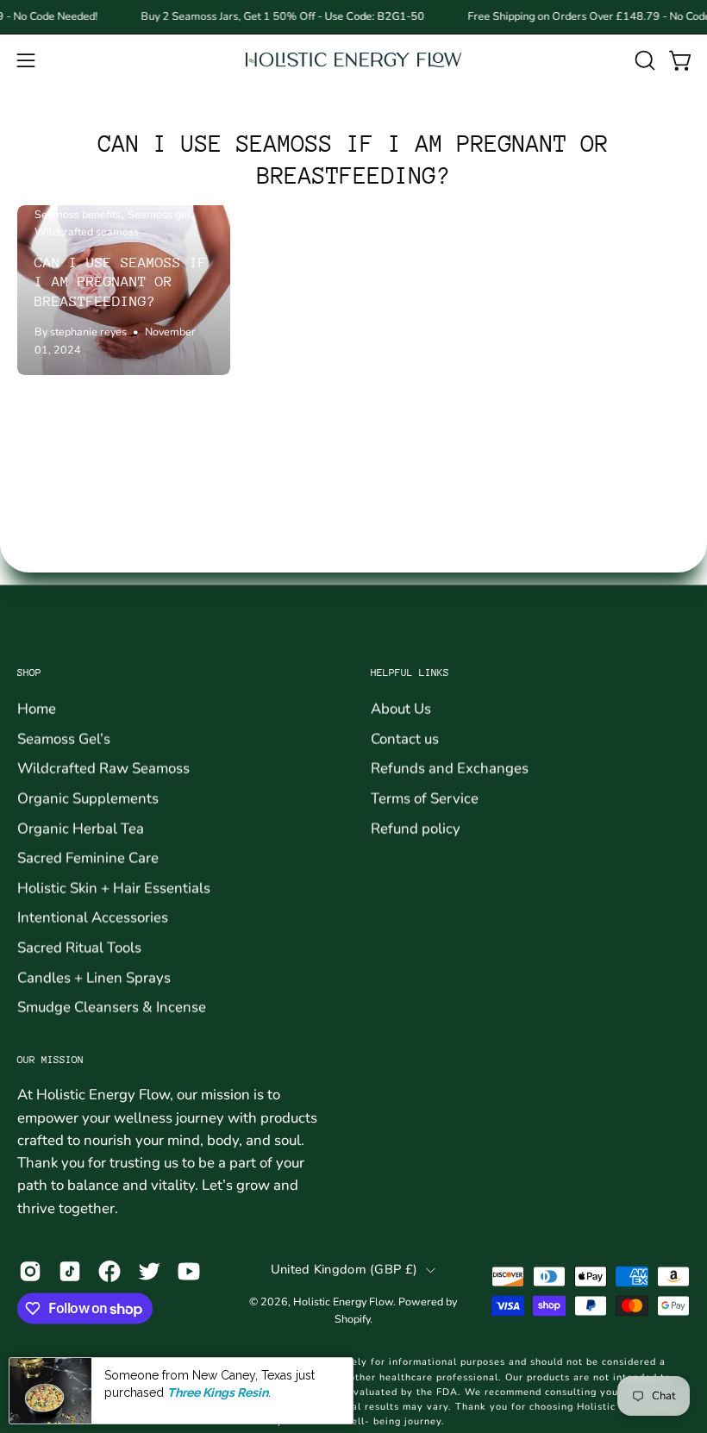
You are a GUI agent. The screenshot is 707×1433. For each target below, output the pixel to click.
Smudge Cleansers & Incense (111, 1007)
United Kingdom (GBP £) (344, 1269)
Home (36, 708)
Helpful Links (410, 672)
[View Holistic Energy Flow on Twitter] (149, 1272)
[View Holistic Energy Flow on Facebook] (109, 1272)
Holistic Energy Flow (343, 1301)
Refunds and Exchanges (450, 768)
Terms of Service (425, 798)
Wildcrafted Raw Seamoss (103, 768)
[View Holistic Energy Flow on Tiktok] (70, 1272)
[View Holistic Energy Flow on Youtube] (189, 1272)
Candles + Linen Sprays (94, 977)
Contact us (405, 738)
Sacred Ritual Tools (79, 947)
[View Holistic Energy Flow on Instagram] (30, 1272)
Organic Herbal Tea (80, 827)
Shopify (352, 1318)
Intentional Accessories (92, 917)
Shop (29, 672)
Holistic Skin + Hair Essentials (113, 888)
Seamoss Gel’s (63, 738)
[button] (643, 60)
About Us (401, 708)
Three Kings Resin (217, 1392)
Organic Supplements (88, 798)
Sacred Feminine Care (88, 857)
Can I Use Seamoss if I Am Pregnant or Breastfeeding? (120, 282)
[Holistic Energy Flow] (353, 60)
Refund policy (415, 827)
